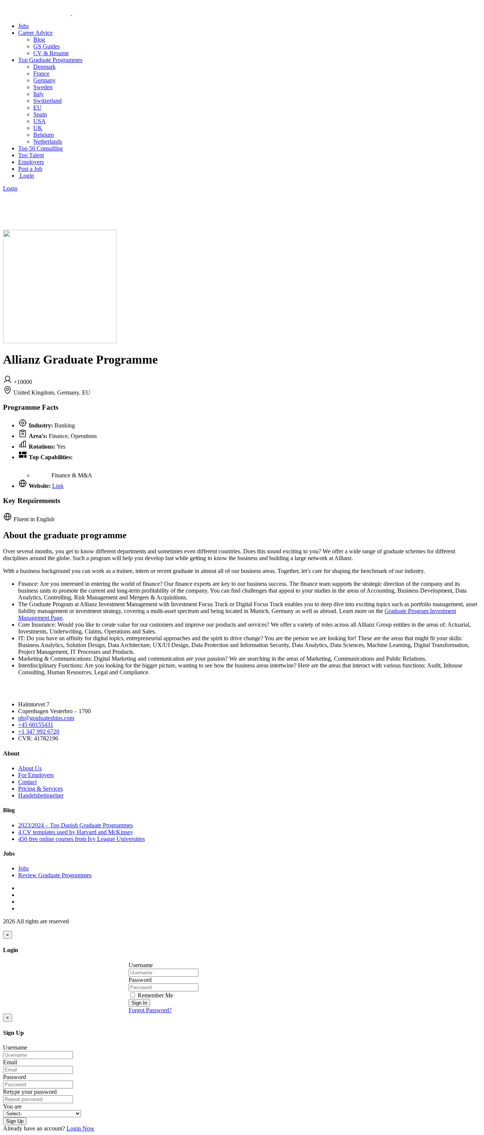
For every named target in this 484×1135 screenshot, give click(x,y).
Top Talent (31, 155)
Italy (38, 94)
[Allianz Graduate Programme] (59, 341)
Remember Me (154, 995)
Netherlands (47, 141)
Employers (31, 162)
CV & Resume (51, 53)
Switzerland (47, 101)
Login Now (81, 1128)
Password (140, 980)
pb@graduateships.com (46, 718)
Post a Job (30, 169)
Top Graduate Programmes (50, 60)
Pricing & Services (40, 788)
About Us (30, 768)
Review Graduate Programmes (55, 875)
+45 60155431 (35, 725)
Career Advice (35, 32)
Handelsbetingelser (41, 795)
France (41, 73)
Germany (44, 80)
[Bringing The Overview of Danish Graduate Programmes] (71, 13)
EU (37, 107)
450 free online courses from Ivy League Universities (81, 839)
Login (26, 175)
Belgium (43, 135)
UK (37, 128)
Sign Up (14, 1121)
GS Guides (46, 46)
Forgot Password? (150, 1010)
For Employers (36, 775)
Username (141, 965)
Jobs (23, 26)
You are (12, 1106)
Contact (27, 782)
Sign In (139, 1003)
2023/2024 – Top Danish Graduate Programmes (75, 825)
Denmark (44, 66)
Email (10, 1062)
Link (58, 486)
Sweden (43, 87)
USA (39, 121)
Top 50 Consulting (40, 148)
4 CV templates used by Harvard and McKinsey (75, 832)
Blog (39, 39)
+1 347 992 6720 (38, 731)
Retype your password (30, 1092)
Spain (40, 114)
